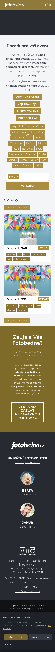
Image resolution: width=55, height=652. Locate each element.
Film (30, 137)
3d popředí (11, 254)
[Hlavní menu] (37, 5)
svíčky (15, 259)
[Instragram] (32, 551)
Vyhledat (27, 186)
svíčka (9, 259)
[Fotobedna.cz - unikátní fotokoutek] (27, 446)
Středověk (31, 154)
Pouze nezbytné (40, 637)
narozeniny (24, 259)
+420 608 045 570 (28, 494)
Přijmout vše (16, 637)
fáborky (26, 254)
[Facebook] (22, 551)
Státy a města (15, 154)
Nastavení (10, 645)
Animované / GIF (35, 126)
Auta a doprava (18, 132)
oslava (42, 254)
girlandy (34, 254)
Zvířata (38, 165)
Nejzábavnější (27, 104)
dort (19, 254)
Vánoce (24, 159)
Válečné (13, 159)
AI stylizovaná (27, 111)
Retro (16, 148)
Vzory (15, 165)
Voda (43, 159)
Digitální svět (18, 137)
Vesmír (34, 159)
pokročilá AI (27, 118)
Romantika (27, 148)
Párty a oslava (16, 143)
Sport (39, 148)
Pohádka (30, 143)
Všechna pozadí (27, 97)
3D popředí (17, 126)
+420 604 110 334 (27, 527)
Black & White (37, 132)
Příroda (42, 143)
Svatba (42, 154)
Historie (39, 137)
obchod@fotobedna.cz (27, 462)
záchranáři (27, 165)
